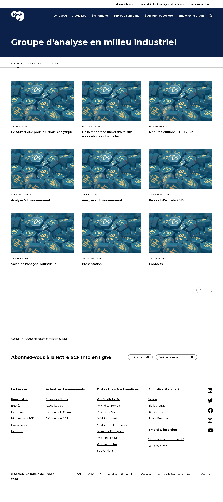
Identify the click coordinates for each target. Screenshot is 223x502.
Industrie (17, 431)
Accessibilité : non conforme (176, 474)
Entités (15, 405)
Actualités (79, 16)
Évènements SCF (57, 418)
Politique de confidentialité (117, 474)
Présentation (35, 63)
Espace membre (200, 4)
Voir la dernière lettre (174, 357)
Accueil (15, 338)
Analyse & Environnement (30, 200)
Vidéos (152, 399)
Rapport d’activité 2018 (166, 200)
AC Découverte (158, 412)
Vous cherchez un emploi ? (166, 439)
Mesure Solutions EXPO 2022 (171, 132)
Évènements (100, 16)
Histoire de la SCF (22, 418)
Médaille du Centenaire (112, 425)
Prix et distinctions (126, 16)
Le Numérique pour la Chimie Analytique (42, 132)
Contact (206, 474)
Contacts (54, 63)
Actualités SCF (55, 405)
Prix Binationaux (107, 437)
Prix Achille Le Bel (108, 399)
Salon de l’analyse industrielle (33, 264)
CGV (91, 474)
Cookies (146, 474)
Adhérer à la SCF (124, 4)
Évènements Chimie (59, 412)
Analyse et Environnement (102, 200)
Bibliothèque (157, 405)
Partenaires (18, 412)
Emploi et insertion (191, 16)
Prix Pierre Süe (107, 412)
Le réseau (60, 16)
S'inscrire (138, 357)
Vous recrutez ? (158, 446)
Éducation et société (159, 16)
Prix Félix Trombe (108, 405)
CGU (79, 474)
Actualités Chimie (57, 399)
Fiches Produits (158, 418)
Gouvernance (20, 425)
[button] (210, 15)
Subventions (105, 450)
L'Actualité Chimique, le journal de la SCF (162, 4)
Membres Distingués (110, 431)
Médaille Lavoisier (108, 418)
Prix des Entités (107, 444)
